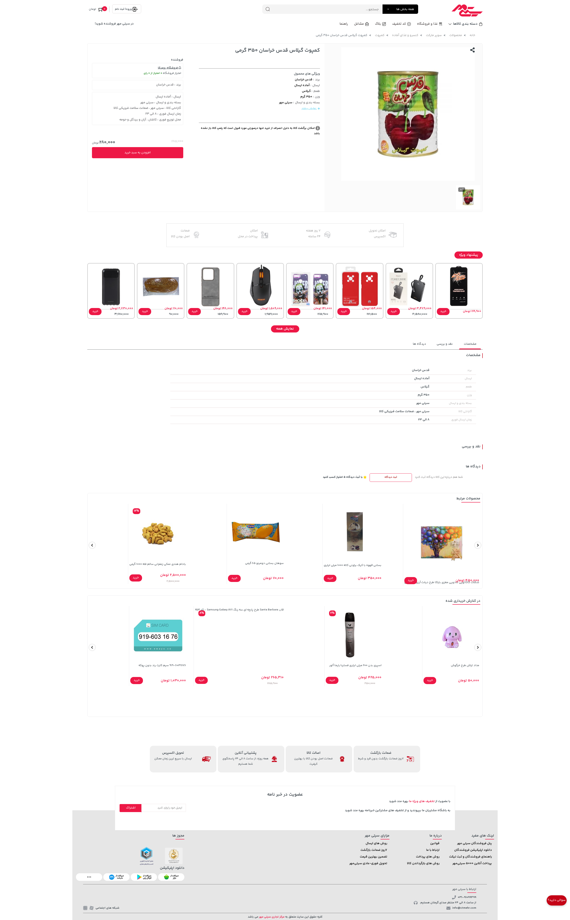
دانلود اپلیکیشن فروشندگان (473, 850)
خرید (443, 311)
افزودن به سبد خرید (137, 152)
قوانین (435, 843)
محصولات (455, 35)
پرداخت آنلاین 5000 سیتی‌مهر (472, 863)
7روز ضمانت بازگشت (373, 850)
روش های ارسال (376, 843)
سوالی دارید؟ (557, 900)
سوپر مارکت (434, 35)
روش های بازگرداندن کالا (423, 863)
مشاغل (359, 23)
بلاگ (378, 23)
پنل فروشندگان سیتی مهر (474, 843)
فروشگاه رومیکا (168, 68)
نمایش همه (285, 329)
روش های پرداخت (428, 856)
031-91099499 (467, 897)
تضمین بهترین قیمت (373, 856)
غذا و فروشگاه (427, 23)
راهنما (344, 23)
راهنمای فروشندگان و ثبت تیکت (470, 856)
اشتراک (131, 807)
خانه (472, 35)
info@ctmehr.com (464, 908)
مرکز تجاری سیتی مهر (271, 917)
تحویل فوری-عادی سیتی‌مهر (368, 863)
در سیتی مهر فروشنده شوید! (114, 23)
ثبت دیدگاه (391, 477)
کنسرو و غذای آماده (405, 35)
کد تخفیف (399, 23)
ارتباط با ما (433, 850)
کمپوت (380, 35)
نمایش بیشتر (309, 108)
